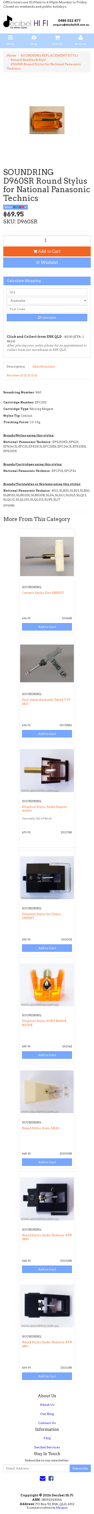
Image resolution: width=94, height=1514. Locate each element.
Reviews (14, 375)
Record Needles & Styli (28, 60)
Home (11, 55)
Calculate (48, 317)
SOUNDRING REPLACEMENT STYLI (49, 55)
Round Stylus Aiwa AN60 (40, 1128)
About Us (47, 1404)
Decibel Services (47, 1447)
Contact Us (47, 1423)
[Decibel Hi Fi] (47, 21)
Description (16, 366)
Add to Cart (49, 251)
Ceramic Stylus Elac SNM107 (43, 592)
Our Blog (47, 1414)
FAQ (47, 1438)
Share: (9, 207)
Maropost (62, 1507)
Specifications (44, 366)
